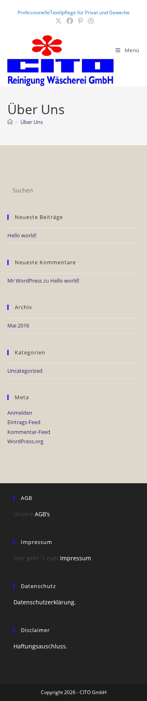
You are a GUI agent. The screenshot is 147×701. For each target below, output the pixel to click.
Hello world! (21, 235)
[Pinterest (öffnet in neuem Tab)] (80, 20)
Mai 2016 (18, 325)
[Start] (10, 122)
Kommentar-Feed (28, 432)
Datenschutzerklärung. (44, 602)
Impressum (75, 558)
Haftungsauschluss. (40, 646)
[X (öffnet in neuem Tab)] (58, 20)
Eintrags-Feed (23, 422)
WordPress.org (25, 441)
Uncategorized (24, 370)
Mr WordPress (24, 280)
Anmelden (19, 412)
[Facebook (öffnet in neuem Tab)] (70, 20)
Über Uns (31, 122)
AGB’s (42, 514)
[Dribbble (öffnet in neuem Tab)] (89, 20)
